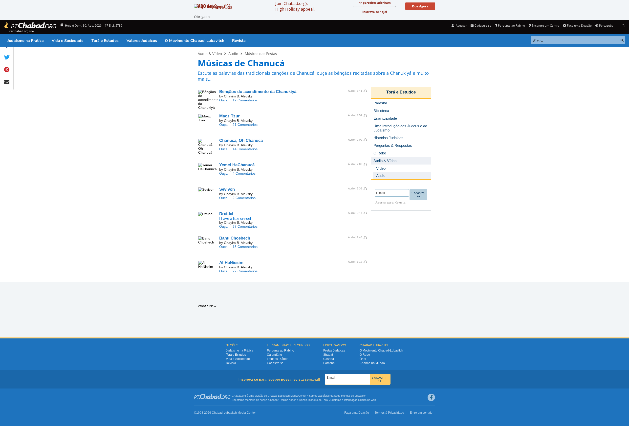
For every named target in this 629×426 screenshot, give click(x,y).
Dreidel (226, 213)
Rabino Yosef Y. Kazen (293, 399)
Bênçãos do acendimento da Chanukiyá (257, 91)
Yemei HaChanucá (237, 165)
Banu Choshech (234, 238)
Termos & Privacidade (389, 412)
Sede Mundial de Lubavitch (350, 395)
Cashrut (328, 359)
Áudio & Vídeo (210, 53)
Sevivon (227, 189)
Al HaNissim (231, 262)
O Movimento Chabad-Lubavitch (194, 40)
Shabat (328, 354)
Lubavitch (284, 395)
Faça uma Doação (579, 25)
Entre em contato (421, 412)
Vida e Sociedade (68, 40)
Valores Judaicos (142, 40)
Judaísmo (335, 399)
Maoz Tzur (229, 116)
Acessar (461, 25)
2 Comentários (244, 198)
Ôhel (363, 359)
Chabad (272, 395)
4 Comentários (244, 173)
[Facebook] (431, 397)
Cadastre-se (275, 363)
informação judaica (355, 399)
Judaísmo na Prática (25, 40)
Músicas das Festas (261, 53)
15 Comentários (245, 247)
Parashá (329, 363)
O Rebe (365, 354)
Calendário (274, 354)
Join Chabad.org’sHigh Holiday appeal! (295, 6)
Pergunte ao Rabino (511, 25)
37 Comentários (245, 226)
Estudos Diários (277, 359)
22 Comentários (245, 271)
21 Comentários (245, 125)
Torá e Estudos (105, 40)
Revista (239, 40)
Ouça (223, 100)
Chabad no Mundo (372, 363)
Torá (325, 399)
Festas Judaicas (334, 350)
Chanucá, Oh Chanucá (241, 140)
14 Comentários (245, 149)
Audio (233, 53)
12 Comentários (245, 100)
